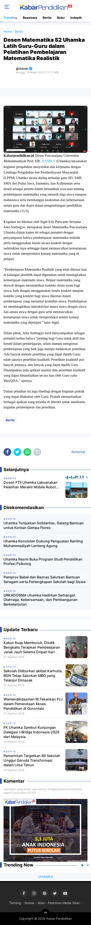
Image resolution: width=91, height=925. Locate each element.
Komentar (78, 452)
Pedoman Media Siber (64, 903)
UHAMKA (45, 876)
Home (8, 31)
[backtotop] (45, 913)
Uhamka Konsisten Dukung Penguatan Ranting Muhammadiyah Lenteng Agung (43, 543)
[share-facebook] (7, 452)
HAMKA (48, 161)
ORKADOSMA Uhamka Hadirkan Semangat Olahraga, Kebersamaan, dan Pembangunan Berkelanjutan (41, 600)
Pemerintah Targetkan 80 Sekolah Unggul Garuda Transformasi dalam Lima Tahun (32, 760)
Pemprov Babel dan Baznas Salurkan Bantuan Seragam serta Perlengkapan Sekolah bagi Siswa (44, 579)
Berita (47, 17)
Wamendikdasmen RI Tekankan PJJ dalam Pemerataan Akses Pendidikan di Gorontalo (33, 704)
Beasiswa (30, 17)
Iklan (41, 903)
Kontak (29, 903)
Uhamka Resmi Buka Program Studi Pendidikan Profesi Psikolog (43, 561)
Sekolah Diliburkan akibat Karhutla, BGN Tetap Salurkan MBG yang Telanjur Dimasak (33, 675)
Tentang (15, 903)
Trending (10, 17)
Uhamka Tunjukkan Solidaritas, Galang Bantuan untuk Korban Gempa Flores (44, 525)
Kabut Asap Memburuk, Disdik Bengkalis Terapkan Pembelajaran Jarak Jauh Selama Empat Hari (32, 647)
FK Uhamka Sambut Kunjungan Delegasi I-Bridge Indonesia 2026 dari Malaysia (31, 732)
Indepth (76, 17)
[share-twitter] (17, 452)
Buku (61, 17)
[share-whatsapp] (27, 452)
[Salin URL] (37, 452)
